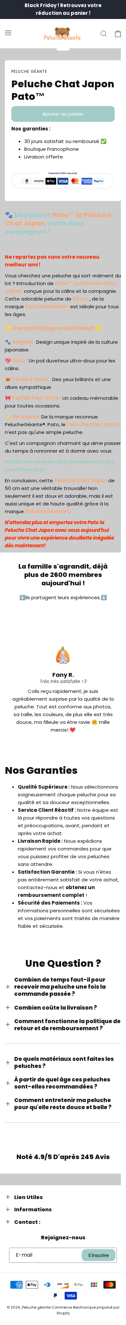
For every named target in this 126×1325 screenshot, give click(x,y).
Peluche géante (36, 1307)
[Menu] (8, 32)
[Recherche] (104, 34)
